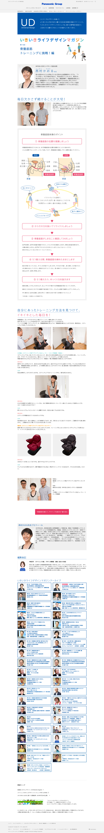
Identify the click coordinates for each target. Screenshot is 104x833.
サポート (10, 829)
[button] (73, 11)
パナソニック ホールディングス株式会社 (16, 1)
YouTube (15, 826)
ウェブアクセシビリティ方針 (50, 829)
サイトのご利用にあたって (25, 829)
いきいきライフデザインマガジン (30, 823)
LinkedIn (24, 826)
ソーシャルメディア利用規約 (37, 829)
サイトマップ (15, 829)
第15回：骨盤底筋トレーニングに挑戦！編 (47, 823)
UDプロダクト (20, 11)
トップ (9, 823)
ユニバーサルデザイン (17, 823)
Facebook (10, 826)
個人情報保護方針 (73, 829)
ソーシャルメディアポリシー (62, 829)
